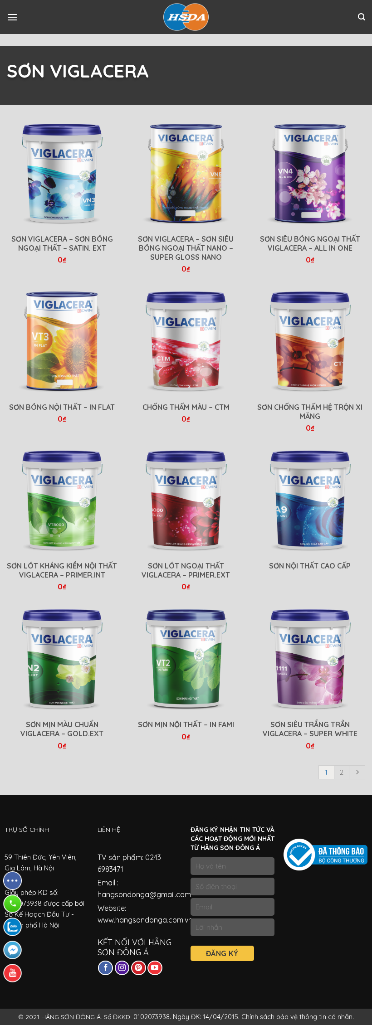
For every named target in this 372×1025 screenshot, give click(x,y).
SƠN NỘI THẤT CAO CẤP (310, 565)
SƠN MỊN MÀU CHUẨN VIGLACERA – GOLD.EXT (61, 729)
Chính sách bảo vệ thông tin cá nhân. (297, 1017)
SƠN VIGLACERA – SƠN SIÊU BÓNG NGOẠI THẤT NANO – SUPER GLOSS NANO (186, 248)
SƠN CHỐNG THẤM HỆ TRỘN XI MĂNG (309, 412)
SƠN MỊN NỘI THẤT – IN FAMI (186, 724)
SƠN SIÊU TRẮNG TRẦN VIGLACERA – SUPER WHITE (310, 729)
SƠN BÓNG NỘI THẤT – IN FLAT (62, 407)
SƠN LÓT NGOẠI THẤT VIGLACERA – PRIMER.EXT (186, 570)
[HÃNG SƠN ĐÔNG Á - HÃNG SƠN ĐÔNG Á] (186, 17)
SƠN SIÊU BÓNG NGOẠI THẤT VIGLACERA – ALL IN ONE (310, 243)
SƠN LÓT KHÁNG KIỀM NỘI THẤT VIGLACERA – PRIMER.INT (62, 570)
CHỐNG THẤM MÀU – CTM (186, 407)
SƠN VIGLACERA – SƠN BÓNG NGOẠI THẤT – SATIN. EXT (62, 243)
